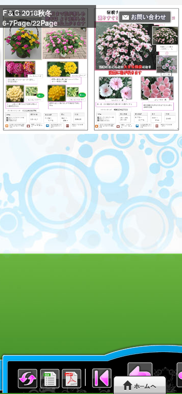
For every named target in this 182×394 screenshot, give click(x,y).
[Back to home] (140, 384)
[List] (27, 388)
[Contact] (145, 17)
